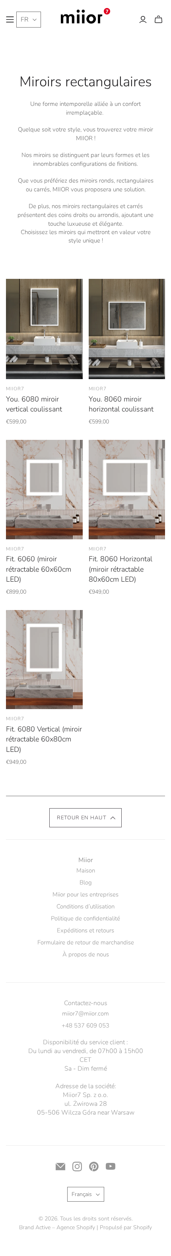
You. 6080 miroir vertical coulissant (34, 404)
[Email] (60, 1166)
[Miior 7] (86, 15)
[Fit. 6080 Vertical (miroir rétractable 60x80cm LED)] (44, 659)
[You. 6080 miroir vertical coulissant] (44, 329)
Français (82, 1194)
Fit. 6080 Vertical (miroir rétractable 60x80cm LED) (44, 739)
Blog (86, 882)
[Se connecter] (143, 19)
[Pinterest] (94, 1166)
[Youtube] (110, 1166)
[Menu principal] (10, 20)
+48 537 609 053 (85, 1025)
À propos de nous (85, 954)
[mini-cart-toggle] (158, 19)
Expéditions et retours (85, 930)
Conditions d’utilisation (85, 906)
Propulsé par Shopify (126, 1227)
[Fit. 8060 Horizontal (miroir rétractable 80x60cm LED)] (127, 489)
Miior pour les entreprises (85, 894)
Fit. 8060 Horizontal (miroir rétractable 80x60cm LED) (120, 569)
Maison (85, 870)
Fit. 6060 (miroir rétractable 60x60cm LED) (38, 569)
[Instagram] (77, 1166)
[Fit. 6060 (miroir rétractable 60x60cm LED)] (44, 489)
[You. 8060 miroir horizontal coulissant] (127, 329)
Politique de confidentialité (85, 918)
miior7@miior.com (85, 1014)
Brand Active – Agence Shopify (57, 1227)
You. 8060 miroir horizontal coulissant (121, 404)
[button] (85, 817)
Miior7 (15, 389)
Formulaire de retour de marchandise (85, 942)
